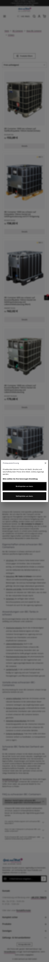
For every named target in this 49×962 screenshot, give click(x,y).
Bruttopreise (24, 486)
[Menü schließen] (45, 463)
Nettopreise (24, 496)
